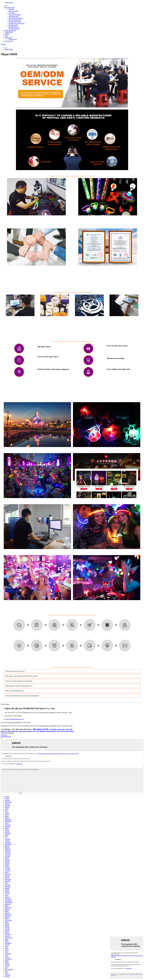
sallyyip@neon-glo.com (16, 719)
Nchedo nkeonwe (14, 28)
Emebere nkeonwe (10, 30)
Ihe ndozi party (13, 25)
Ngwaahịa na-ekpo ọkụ (57, 729)
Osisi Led (4, 731)
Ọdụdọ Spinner (51, 731)
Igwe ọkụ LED (13, 11)
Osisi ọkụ (11, 13)
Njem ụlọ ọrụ (13, 39)
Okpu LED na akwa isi (16, 18)
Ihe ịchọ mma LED (15, 20)
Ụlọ (6, 6)
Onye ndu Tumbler (39, 731)
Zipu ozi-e (4, 735)
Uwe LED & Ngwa (15, 14)
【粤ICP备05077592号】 (40, 729)
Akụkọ (7, 34)
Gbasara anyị (9, 37)
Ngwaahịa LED (10, 7)
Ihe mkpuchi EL (14, 27)
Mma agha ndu (13, 731)
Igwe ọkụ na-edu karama (65, 731)
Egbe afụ (11, 9)
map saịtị (69, 729)
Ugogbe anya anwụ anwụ (17, 23)
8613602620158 (6, 736)
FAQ (6, 36)
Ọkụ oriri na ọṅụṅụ (25, 731)
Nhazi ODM (9, 32)
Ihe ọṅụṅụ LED (13, 16)
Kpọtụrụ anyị (9, 41)
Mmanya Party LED (15, 21)
